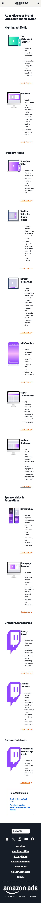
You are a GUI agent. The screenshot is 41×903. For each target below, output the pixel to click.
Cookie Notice (20, 866)
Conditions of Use (20, 851)
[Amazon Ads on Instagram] (19, 839)
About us (20, 846)
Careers (20, 876)
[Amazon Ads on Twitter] (13, 839)
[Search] (38, 3)
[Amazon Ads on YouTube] (26, 839)
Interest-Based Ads (20, 861)
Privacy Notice (20, 856)
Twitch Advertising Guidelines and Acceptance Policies (20, 807)
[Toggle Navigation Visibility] (2, 3)
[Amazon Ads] (20, 3)
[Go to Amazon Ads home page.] (20, 889)
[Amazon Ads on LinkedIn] (7, 839)
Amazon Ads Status (20, 871)
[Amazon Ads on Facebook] (32, 839)
